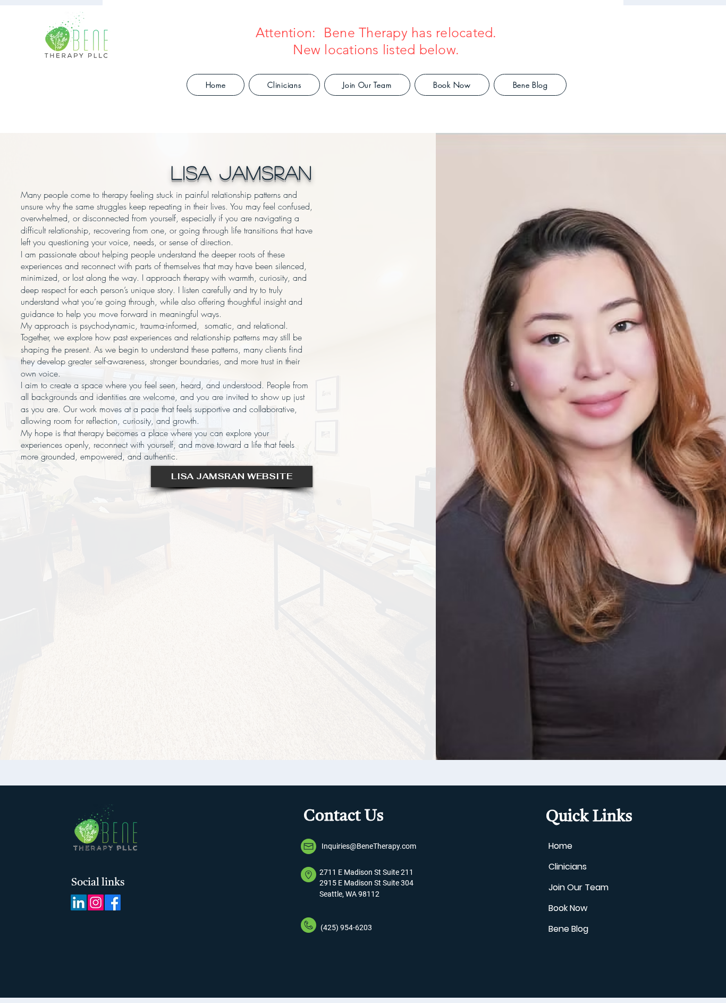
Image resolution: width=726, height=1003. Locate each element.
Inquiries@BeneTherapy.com (369, 846)
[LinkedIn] (79, 902)
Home (560, 846)
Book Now (567, 908)
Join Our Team (578, 887)
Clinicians (567, 866)
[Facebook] (113, 902)
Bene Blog (568, 929)
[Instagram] (96, 902)
